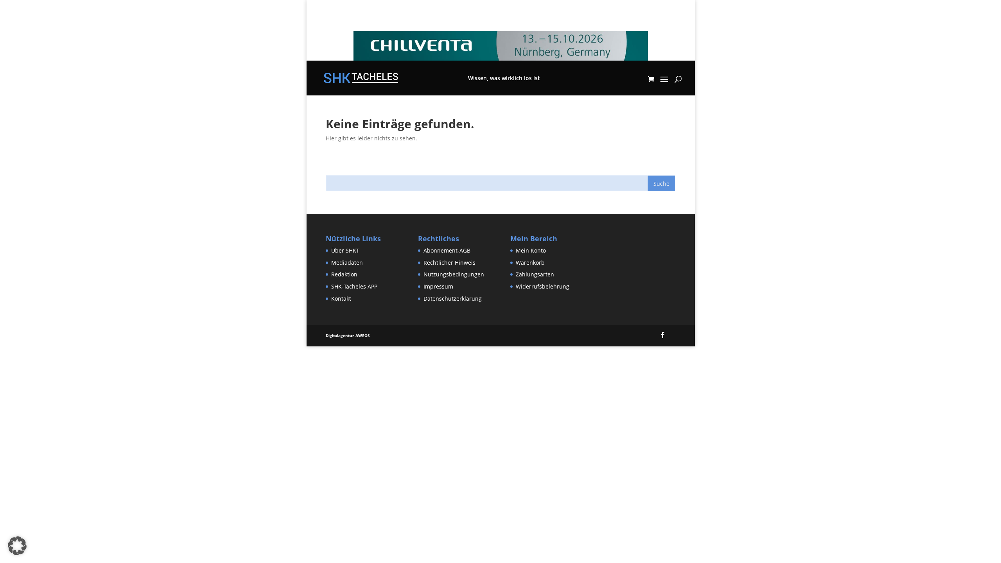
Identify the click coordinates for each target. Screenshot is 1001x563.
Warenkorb (530, 262)
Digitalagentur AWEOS (348, 335)
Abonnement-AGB (446, 250)
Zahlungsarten (535, 274)
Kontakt (341, 298)
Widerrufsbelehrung (542, 286)
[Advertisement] (142, 364)
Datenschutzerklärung (452, 298)
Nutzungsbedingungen (453, 274)
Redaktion (344, 274)
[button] (17, 546)
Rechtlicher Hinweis (449, 262)
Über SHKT (345, 250)
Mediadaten (347, 262)
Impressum (438, 286)
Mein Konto (531, 250)
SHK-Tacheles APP (354, 286)
